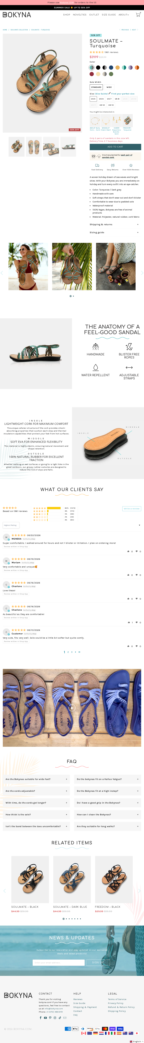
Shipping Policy (117, 1011)
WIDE (109, 87)
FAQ (75, 1015)
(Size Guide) (101, 94)
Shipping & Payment (85, 1007)
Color (92, 62)
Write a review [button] (132, 508)
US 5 (93, 99)
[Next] (142, 273)
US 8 (117, 99)
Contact (77, 1011)
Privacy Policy (115, 1003)
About (123, 15)
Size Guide (109, 15)
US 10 (133, 99)
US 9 (125, 99)
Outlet (94, 15)
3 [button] (72, 652)
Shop (66, 15)
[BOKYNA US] (17, 14)
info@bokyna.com (54, 1008)
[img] (19, 535)
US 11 (93, 105)
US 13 (111, 105)
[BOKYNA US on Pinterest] (50, 1018)
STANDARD (96, 87)
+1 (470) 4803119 (54, 1012)
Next (134, 30)
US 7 (109, 99)
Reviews (78, 999)
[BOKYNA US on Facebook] (41, 1018)
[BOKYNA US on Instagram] (55, 1018)
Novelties (80, 15)
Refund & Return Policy (121, 1007)
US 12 (102, 105)
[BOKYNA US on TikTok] (60, 1018)
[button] (97, 52)
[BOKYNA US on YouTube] (45, 1018)
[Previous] (2, 273)
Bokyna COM (67, 2)
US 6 (101, 99)
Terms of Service (117, 999)
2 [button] (68, 652)
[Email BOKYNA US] (65, 1018)
